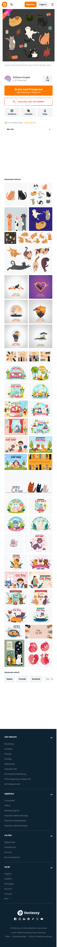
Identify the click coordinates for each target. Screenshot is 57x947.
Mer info (10, 129)
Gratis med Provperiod (28, 90)
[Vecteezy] (4, 4)
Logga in (42, 4)
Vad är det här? (30, 123)
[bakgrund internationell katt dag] (16, 675)
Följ (47, 80)
